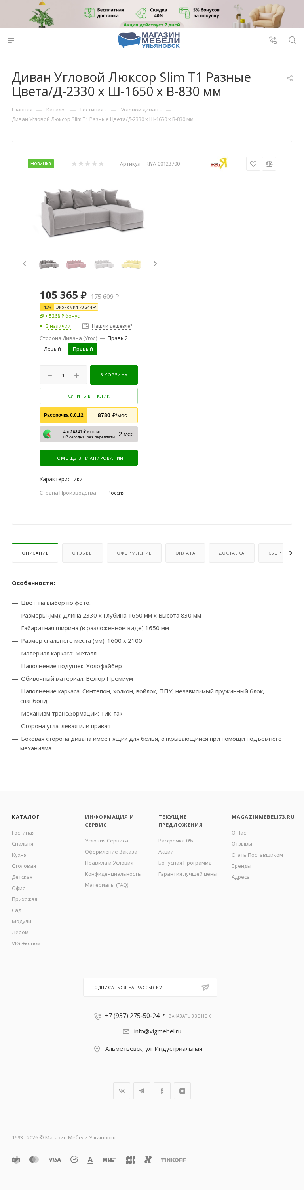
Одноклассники (162, 1090)
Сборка (278, 553)
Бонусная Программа (185, 862)
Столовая (24, 865)
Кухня (19, 854)
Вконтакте (121, 1090)
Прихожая (24, 899)
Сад (16, 910)
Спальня (22, 843)
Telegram (141, 1090)
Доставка (231, 553)
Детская (22, 876)
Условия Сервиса (106, 840)
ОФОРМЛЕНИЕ (134, 553)
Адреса (241, 876)
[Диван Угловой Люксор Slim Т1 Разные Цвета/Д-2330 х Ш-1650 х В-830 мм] (90, 211)
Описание (35, 553)
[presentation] (23, 264)
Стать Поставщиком (257, 854)
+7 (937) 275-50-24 (132, 1015)
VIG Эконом (26, 943)
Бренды (241, 865)
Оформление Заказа (111, 851)
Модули (21, 921)
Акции (166, 851)
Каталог (26, 816)
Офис (18, 888)
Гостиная (23, 832)
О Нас (239, 832)
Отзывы (82, 553)
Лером (20, 932)
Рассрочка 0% (175, 840)
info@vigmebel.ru (157, 1031)
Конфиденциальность (113, 873)
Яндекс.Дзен (182, 1090)
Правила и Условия (109, 862)
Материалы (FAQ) (106, 884)
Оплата (185, 553)
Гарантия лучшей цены (187, 873)
